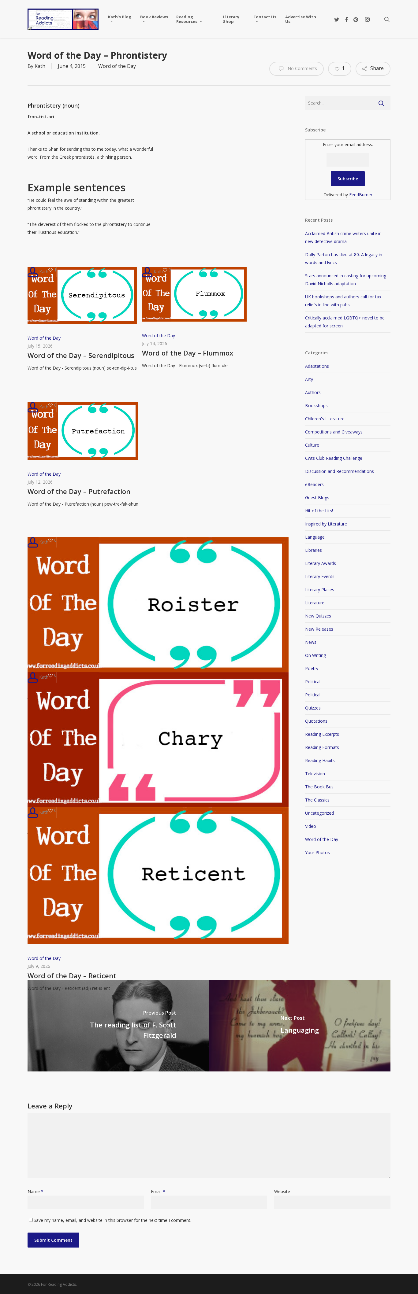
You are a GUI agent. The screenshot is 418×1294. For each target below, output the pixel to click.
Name (35, 1191)
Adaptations (317, 366)
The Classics (317, 800)
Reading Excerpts (322, 734)
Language (315, 537)
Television (315, 773)
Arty (309, 379)
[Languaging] (299, 1025)
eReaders (314, 484)
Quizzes (313, 708)
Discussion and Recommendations (339, 471)
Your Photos (317, 852)
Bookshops (316, 405)
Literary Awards (320, 563)
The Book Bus (319, 787)
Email (158, 1191)
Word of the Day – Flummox (187, 352)
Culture (312, 445)
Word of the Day (117, 66)
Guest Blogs (317, 497)
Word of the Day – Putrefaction (79, 491)
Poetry (311, 668)
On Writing (315, 655)
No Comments (301, 68)
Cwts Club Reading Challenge (333, 458)
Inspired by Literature (326, 524)
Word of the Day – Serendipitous (81, 355)
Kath (40, 66)
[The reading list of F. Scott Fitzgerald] (118, 1025)
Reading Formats (322, 747)
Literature (314, 603)
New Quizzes (318, 616)
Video (310, 826)
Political (312, 681)
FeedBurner (360, 194)
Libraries (313, 550)
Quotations (316, 721)
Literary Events (319, 576)
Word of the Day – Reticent (72, 975)
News (310, 642)
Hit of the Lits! (319, 511)
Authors (313, 392)
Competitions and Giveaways (334, 432)
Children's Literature (325, 419)
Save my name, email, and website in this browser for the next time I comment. (112, 1220)
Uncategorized (319, 813)
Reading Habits (320, 760)
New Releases (319, 629)
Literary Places (319, 589)
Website (282, 1191)
